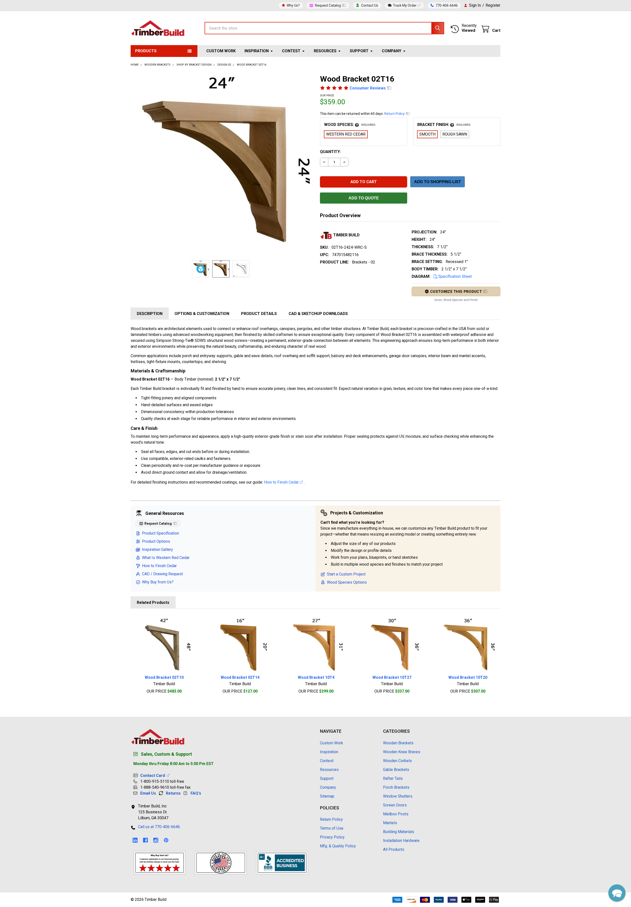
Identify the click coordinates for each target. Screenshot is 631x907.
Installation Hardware (401, 840)
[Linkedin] (135, 840)
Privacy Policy (332, 837)
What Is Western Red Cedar (166, 557)
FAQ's (196, 793)
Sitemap (327, 796)
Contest (291, 51)
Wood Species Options (347, 582)
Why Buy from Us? (158, 582)
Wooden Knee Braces (401, 752)
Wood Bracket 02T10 (164, 677)
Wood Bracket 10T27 (391, 677)
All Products (393, 849)
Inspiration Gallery (157, 549)
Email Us (148, 793)
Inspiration (257, 51)
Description (149, 313)
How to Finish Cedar (282, 482)
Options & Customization (202, 313)
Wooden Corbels (397, 760)
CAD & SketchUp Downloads (318, 313)
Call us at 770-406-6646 (159, 826)
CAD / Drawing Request (162, 574)
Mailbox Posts (395, 814)
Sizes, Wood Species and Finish (456, 300)
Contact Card (153, 775)
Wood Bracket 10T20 (467, 677)
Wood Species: (349, 124)
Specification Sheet (455, 276)
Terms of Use (331, 828)
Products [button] (146, 51)
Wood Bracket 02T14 (240, 677)
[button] (617, 893)
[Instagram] (155, 840)
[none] (221, 164)
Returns (173, 793)
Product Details (259, 313)
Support (359, 51)
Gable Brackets (396, 769)
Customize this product (456, 291)
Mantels (390, 822)
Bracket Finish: (444, 124)
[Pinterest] (166, 840)
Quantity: (330, 151)
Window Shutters (397, 796)
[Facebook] (145, 840)
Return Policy (394, 114)
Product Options (156, 541)
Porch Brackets (396, 787)
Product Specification (160, 533)
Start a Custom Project (346, 574)
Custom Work (221, 51)
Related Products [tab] (153, 602)
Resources (325, 51)
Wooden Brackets (398, 743)
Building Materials (398, 831)
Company (391, 51)
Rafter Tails (393, 778)
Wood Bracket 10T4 (316, 677)
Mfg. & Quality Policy (338, 846)
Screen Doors (395, 805)
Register (493, 5)
